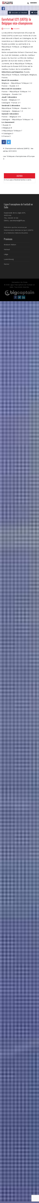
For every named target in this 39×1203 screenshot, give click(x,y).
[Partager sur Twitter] (8, 142)
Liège (6, 254)
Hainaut (7, 249)
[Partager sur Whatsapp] (13, 142)
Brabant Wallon (10, 245)
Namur (6, 264)
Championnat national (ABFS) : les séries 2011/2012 (18, 149)
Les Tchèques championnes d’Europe (19, 156)
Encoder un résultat (19, 12)
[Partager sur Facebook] (4, 142)
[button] (33, 3)
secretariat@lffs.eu (17, 221)
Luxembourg (9, 259)
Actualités (17, 28)
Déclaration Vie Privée (19, 282)
